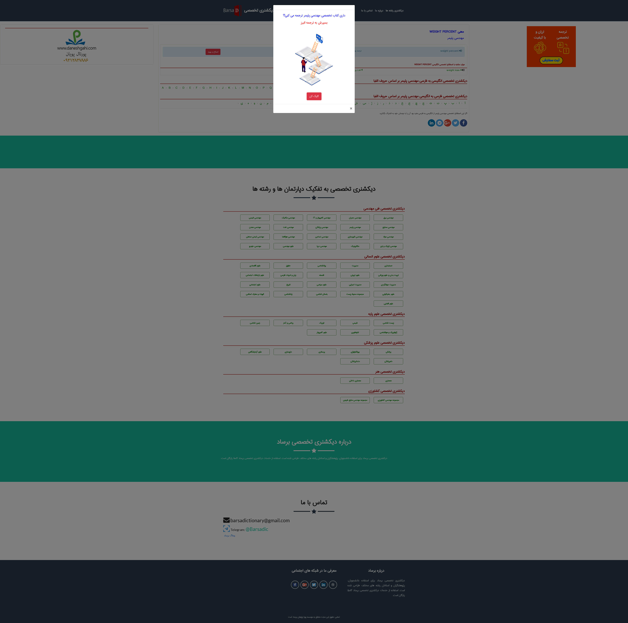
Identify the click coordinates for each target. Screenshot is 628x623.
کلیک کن (314, 96)
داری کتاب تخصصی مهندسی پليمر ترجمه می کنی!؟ (314, 15)
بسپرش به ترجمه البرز (314, 23)
